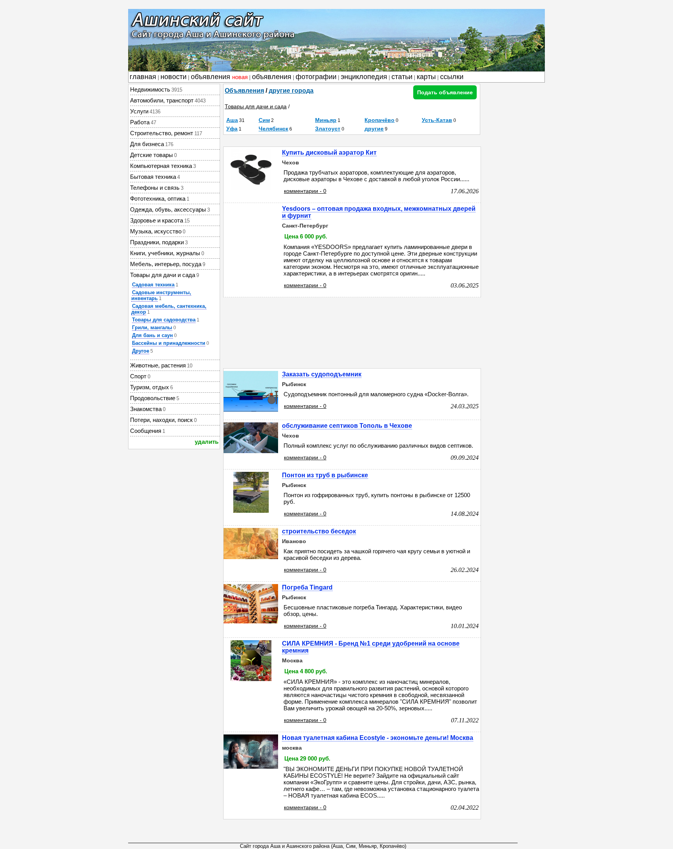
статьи (401, 77)
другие (374, 128)
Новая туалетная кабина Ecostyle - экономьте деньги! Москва (377, 737)
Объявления (244, 90)
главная (143, 77)
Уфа (232, 128)
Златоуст (327, 128)
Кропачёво (380, 120)
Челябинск (273, 128)
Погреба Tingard (307, 587)
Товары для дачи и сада (256, 106)
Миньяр (325, 120)
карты (426, 77)
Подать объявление (445, 92)
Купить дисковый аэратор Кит (329, 152)
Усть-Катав (437, 120)
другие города (291, 90)
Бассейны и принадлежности (168, 343)
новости (173, 77)
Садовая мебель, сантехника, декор (168, 309)
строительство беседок (319, 531)
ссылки (451, 77)
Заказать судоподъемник (321, 374)
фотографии (316, 77)
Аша (232, 120)
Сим (264, 120)
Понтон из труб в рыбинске (325, 475)
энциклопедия (364, 77)
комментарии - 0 (305, 191)
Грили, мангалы (152, 327)
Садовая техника (153, 285)
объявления (219, 77)
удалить (206, 441)
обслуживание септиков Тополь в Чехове (347, 425)
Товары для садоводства (164, 320)
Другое (140, 351)
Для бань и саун (152, 335)
